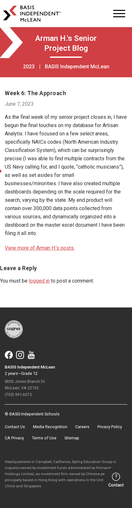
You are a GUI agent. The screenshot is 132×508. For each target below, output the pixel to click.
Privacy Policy (109, 426)
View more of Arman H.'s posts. (40, 248)
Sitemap (71, 438)
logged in (39, 281)
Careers (82, 426)
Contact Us (15, 426)
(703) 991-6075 (18, 394)
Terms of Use (44, 438)
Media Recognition (50, 426)
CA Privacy (14, 438)
